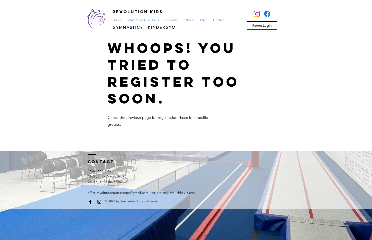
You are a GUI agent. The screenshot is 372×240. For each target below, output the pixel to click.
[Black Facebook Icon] (90, 201)
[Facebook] (267, 14)
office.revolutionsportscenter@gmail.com (118, 193)
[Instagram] (257, 14)
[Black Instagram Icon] (99, 201)
